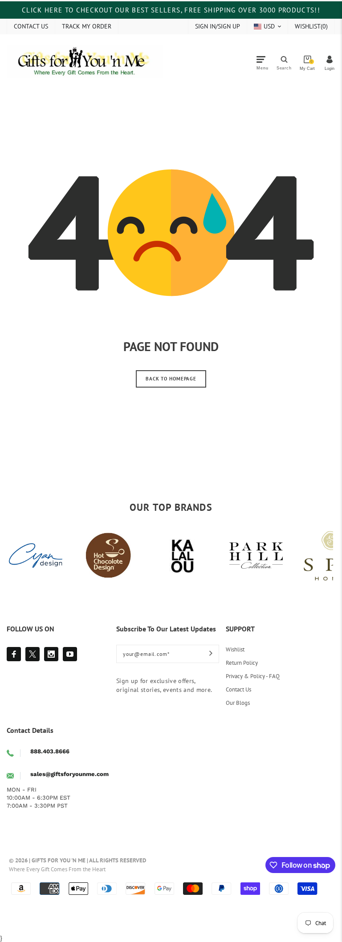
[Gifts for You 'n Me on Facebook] (14, 654)
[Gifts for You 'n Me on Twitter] (32, 654)
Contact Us (238, 689)
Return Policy (242, 663)
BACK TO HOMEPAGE (171, 379)
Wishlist (235, 649)
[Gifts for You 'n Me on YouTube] (70, 654)
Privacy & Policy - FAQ (253, 676)
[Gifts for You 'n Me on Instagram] (51, 654)
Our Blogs (238, 703)
